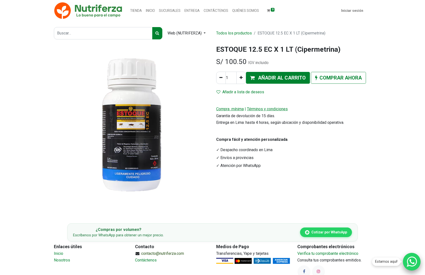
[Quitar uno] (221, 78)
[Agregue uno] (241, 78)
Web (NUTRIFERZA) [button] (185, 33)
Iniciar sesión (352, 11)
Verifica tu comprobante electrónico (327, 253)
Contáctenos (146, 260)
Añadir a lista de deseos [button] (243, 92)
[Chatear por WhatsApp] (412, 262)
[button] (278, 78)
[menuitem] (136, 10)
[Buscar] (157, 33)
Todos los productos (234, 33)
